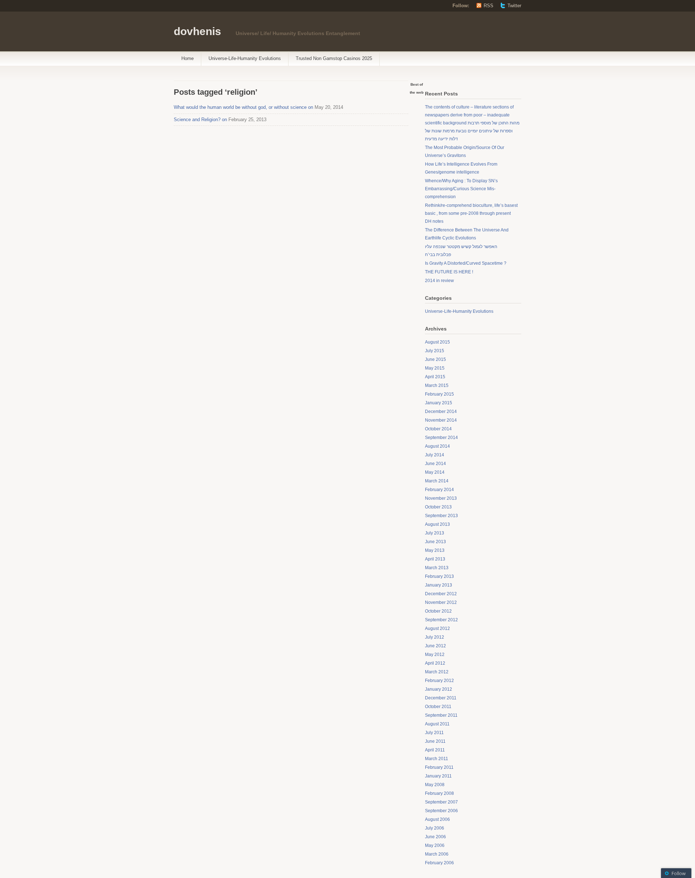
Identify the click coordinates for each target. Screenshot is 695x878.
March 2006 (436, 854)
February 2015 (439, 394)
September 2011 (441, 715)
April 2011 (435, 750)
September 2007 (441, 802)
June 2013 (435, 541)
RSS (488, 5)
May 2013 (435, 550)
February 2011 (439, 767)
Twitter (514, 5)
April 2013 (435, 559)
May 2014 (435, 472)
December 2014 (441, 411)
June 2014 (435, 463)
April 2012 (435, 663)
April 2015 (435, 376)
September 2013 (441, 515)
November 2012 (441, 602)
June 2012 (435, 645)
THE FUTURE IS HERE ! (449, 271)
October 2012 (438, 611)
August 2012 (437, 628)
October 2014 (438, 428)
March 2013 (436, 567)
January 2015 (438, 402)
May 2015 (435, 368)
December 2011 (440, 697)
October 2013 (438, 507)
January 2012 (438, 689)
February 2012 (439, 680)
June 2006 (435, 836)
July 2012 (434, 637)
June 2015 (435, 359)
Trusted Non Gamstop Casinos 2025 (334, 58)
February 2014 (439, 489)
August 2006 (437, 819)
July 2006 (434, 828)
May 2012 (435, 654)
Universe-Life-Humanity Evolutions (244, 58)
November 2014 (441, 420)
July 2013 (434, 533)
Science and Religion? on (200, 119)
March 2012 (436, 671)
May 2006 (435, 845)
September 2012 (441, 619)
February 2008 (439, 793)
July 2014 (434, 454)
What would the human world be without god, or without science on (243, 107)
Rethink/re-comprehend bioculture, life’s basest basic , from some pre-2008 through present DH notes (471, 213)
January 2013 (438, 585)
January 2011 (438, 776)
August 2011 (437, 723)
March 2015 (436, 385)
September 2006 (441, 810)
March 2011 (436, 758)
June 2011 (435, 741)
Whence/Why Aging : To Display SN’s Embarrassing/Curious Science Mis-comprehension (461, 188)
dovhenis (197, 31)
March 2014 (436, 480)
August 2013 (437, 524)
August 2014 (437, 446)
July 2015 (434, 350)
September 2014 (441, 437)
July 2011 (434, 732)
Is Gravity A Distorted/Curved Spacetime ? (465, 263)
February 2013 (439, 576)
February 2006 (439, 862)
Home (187, 58)
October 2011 (438, 706)
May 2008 (435, 784)
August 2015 (437, 342)
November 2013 (441, 498)
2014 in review (439, 280)
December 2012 (441, 593)
